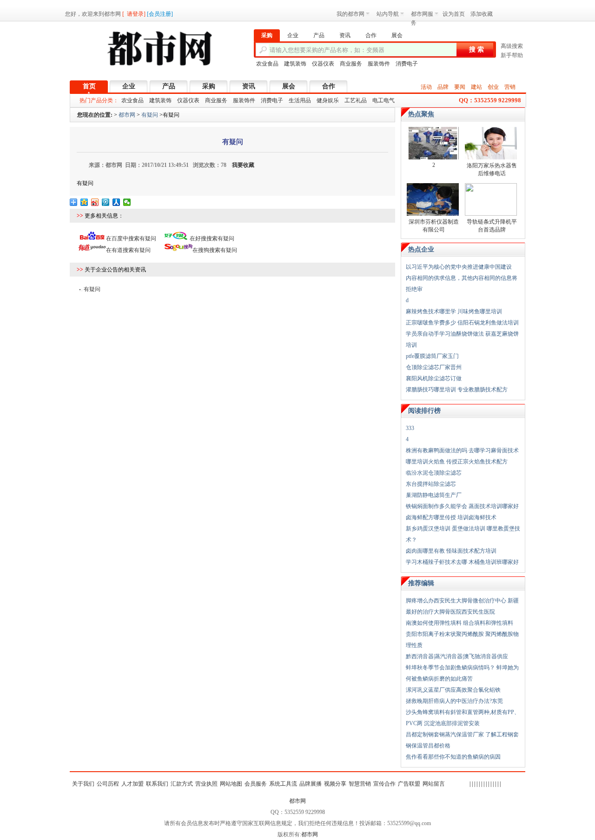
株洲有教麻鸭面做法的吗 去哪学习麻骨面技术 (462, 450)
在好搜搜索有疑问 (212, 238)
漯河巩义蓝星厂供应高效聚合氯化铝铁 (453, 690)
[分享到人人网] (116, 202)
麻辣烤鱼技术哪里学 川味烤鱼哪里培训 (454, 311)
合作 (328, 86)
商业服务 (351, 63)
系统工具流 (283, 783)
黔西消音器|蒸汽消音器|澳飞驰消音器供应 (457, 656)
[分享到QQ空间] (84, 202)
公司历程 (108, 783)
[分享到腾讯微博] (106, 202)
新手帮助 (512, 55)
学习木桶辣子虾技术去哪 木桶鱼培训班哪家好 (462, 562)
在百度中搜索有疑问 (131, 238)
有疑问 (149, 115)
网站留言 (434, 783)
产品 (168, 86)
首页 (89, 86)
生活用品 (300, 100)
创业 (493, 87)
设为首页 (454, 14)
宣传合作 (384, 783)
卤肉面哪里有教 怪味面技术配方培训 (451, 551)
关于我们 (83, 783)
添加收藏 (481, 14)
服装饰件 (379, 63)
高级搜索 (512, 46)
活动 (426, 87)
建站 (476, 87)
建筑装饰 (295, 63)
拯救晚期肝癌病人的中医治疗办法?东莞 (454, 701)
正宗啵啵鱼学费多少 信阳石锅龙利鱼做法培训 (462, 322)
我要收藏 (243, 165)
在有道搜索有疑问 (128, 250)
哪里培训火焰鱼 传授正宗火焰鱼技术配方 (457, 461)
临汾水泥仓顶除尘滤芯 (434, 473)
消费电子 (407, 63)
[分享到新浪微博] (95, 202)
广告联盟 (409, 783)
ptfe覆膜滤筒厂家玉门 (432, 356)
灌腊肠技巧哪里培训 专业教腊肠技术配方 (457, 389)
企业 (128, 86)
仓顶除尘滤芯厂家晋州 (434, 367)
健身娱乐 (328, 100)
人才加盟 (132, 783)
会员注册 (160, 14)
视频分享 (335, 783)
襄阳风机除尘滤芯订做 (434, 378)
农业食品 (267, 63)
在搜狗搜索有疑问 (214, 250)
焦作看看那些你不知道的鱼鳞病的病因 (453, 757)
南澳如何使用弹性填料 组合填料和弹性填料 (459, 623)
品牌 (443, 87)
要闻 (459, 87)
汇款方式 (182, 783)
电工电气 (383, 100)
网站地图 (231, 783)
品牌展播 (310, 783)
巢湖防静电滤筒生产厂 (434, 495)
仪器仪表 (323, 63)
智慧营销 (360, 783)
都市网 (127, 115)
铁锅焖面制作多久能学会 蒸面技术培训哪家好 (462, 506)
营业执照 (206, 783)
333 (410, 428)
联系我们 (157, 783)
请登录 (135, 14)
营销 (510, 87)
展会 (288, 86)
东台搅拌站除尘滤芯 (431, 484)
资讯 (248, 86)
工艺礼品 (355, 100)
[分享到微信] (127, 202)
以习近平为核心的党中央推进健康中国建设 (459, 267)
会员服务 (256, 783)
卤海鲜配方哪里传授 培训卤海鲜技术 (451, 517)
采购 (208, 86)
